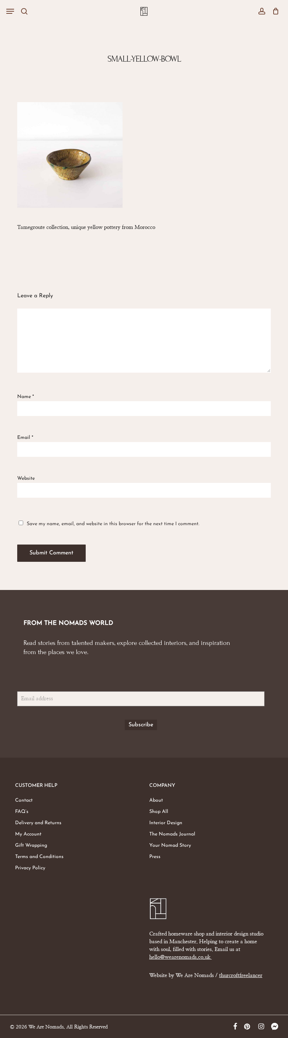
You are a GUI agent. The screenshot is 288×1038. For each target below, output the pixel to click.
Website (26, 478)
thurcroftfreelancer (240, 975)
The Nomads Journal (172, 834)
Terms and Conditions (39, 856)
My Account (28, 834)
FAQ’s (21, 811)
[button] (10, 11)
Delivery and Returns (38, 823)
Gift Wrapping (31, 845)
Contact (24, 800)
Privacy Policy (30, 868)
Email (25, 437)
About (156, 800)
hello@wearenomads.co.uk (180, 957)
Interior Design (165, 823)
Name (25, 396)
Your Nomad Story (170, 845)
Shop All (158, 811)
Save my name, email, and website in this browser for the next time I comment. (113, 523)
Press (155, 856)
